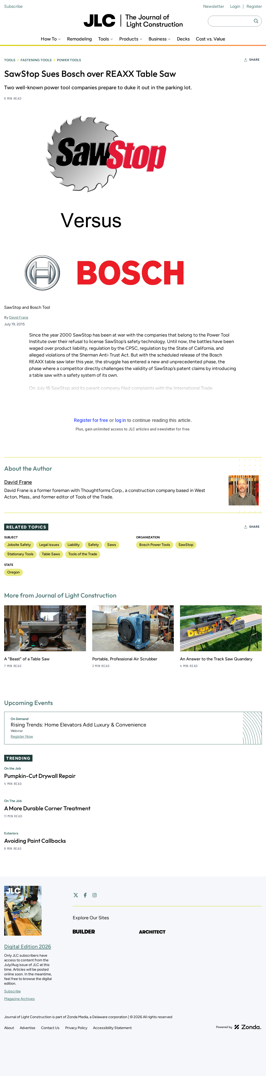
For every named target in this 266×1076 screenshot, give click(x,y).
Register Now (22, 736)
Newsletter (213, 6)
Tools (103, 39)
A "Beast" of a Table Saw (27, 658)
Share (254, 59)
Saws (111, 545)
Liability (74, 545)
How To (49, 39)
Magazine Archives (19, 999)
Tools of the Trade (82, 554)
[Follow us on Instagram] (94, 895)
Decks (183, 39)
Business (158, 39)
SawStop (185, 545)
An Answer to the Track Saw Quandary (216, 658)
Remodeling (79, 39)
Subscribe (13, 6)
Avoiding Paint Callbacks (35, 840)
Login (235, 6)
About (9, 1028)
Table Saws (51, 554)
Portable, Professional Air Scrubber (124, 658)
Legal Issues (49, 545)
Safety (93, 545)
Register (254, 6)
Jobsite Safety (19, 545)
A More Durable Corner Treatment (47, 808)
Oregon (13, 572)
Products (128, 39)
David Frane (18, 317)
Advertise (27, 1028)
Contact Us (50, 1028)
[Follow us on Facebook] (85, 895)
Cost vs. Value (210, 39)
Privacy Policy (76, 1028)
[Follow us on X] (76, 895)
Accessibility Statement (112, 1028)
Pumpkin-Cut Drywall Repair (40, 775)
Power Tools (69, 60)
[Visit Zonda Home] (239, 1027)
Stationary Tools (20, 554)
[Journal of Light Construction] (133, 21)
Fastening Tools (36, 60)
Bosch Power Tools (154, 545)
